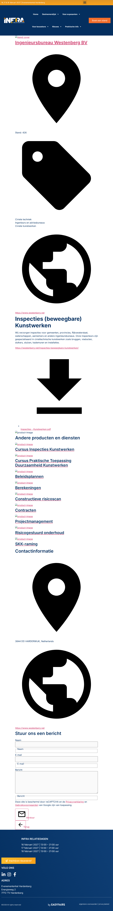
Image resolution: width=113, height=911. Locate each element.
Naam (18, 740)
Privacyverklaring (75, 801)
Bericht (18, 770)
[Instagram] (9, 874)
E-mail (18, 755)
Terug (24, 826)
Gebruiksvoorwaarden (26, 805)
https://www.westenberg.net (30, 312)
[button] (85, 2)
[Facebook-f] (15, 874)
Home (35, 14)
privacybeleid (103, 904)
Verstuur (27, 817)
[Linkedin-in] (3, 874)
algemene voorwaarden (88, 904)
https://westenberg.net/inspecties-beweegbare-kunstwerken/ (47, 348)
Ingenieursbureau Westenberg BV (51, 42)
